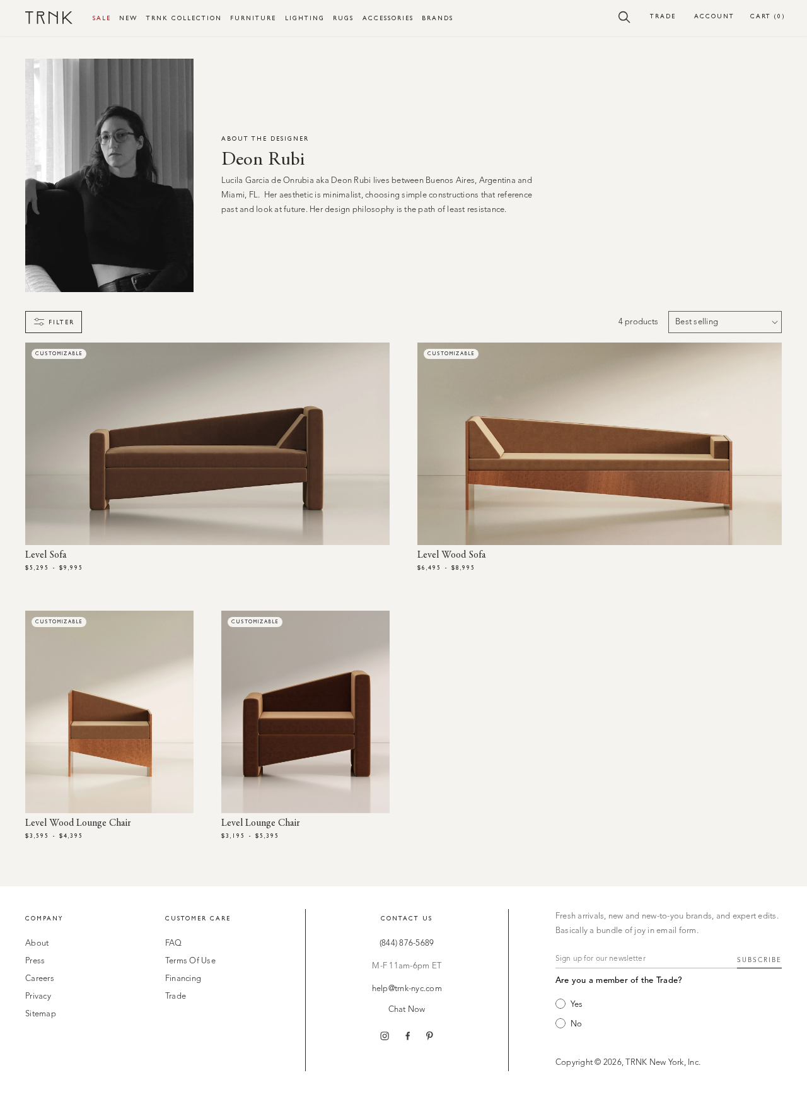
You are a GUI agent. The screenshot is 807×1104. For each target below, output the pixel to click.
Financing (183, 979)
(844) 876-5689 (407, 943)
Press (35, 961)
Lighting (305, 18)
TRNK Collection (184, 18)
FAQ (173, 943)
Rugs (343, 18)
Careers (39, 979)
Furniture (253, 18)
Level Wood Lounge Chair (78, 823)
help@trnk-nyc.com (407, 989)
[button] (624, 16)
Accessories (388, 18)
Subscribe (759, 960)
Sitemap (40, 1014)
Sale (102, 18)
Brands (437, 18)
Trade (663, 16)
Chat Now (407, 1010)
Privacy (38, 996)
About (37, 943)
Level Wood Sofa (451, 555)
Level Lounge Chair (260, 823)
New (128, 18)
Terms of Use (190, 961)
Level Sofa (45, 555)
